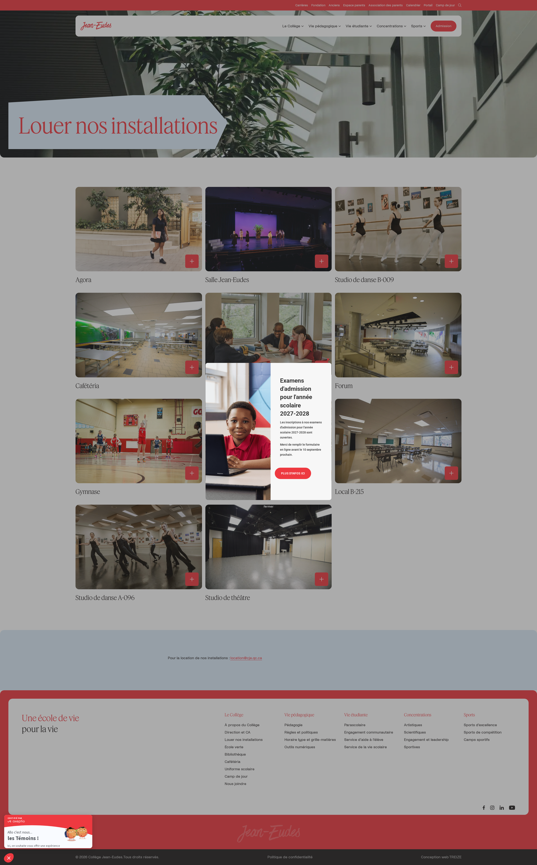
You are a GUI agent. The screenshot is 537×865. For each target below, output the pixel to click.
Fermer (269, 506)
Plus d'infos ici (293, 473)
